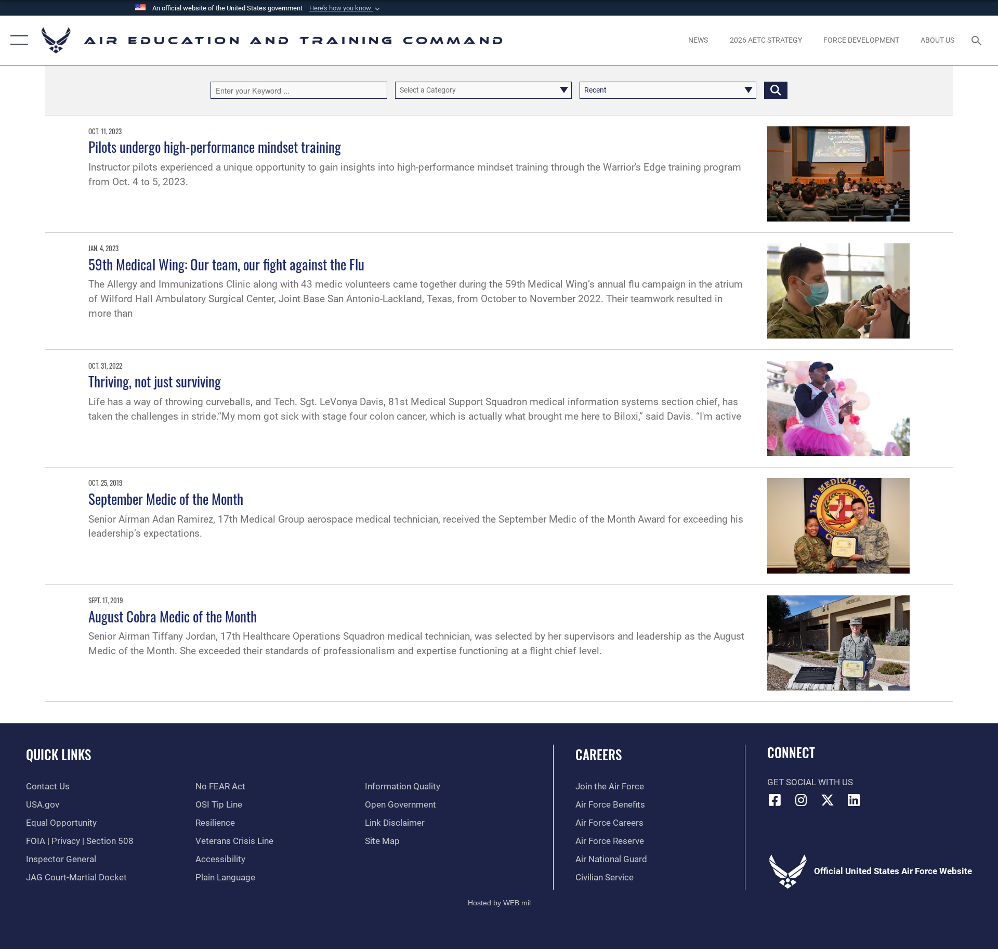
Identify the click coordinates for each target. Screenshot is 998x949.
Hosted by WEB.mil (499, 903)
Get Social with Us (810, 782)
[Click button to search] (775, 90)
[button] (345, 8)
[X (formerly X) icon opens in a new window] (827, 800)
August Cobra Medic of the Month (172, 616)
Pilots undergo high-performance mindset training (214, 146)
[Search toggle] (977, 40)
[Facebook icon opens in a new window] (775, 800)
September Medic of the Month (165, 498)
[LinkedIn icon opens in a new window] (854, 800)
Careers (598, 754)
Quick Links (58, 754)
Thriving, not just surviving (154, 381)
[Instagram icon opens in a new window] (801, 800)
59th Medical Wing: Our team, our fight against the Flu (226, 264)
